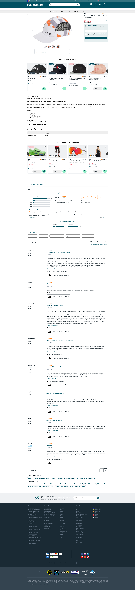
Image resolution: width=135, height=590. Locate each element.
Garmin (62, 519)
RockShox (62, 523)
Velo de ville (79, 520)
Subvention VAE (47, 526)
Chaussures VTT (80, 519)
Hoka (61, 528)
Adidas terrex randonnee (61, 486)
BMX (52, 9)
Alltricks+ (30, 541)
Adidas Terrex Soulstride (62, 483)
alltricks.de (97, 512)
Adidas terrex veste (102, 483)
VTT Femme (79, 537)
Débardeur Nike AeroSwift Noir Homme (97, 160)
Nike (61, 525)
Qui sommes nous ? (32, 508)
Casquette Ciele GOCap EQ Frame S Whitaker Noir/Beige (77, 79)
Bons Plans (103, 9)
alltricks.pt (96, 515)
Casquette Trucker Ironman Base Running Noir (56, 79)
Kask (61, 509)
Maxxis (61, 514)
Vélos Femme (79, 534)
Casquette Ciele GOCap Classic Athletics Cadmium (96, 79)
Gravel (41, 9)
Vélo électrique (79, 517)
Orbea (61, 537)
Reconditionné (95, 9)
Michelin (62, 526)
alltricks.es (97, 511)
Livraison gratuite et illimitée (80, 0)
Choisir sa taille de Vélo (49, 514)
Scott (61, 536)
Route (35, 9)
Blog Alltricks (31, 520)
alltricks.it (96, 514)
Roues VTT (78, 515)
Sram (61, 515)
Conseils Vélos (47, 517)
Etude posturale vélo (48, 522)
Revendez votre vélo (48, 523)
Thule (61, 511)
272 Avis (44, 52)
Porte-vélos (79, 523)
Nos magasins (47, 511)
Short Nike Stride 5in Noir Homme (56, 160)
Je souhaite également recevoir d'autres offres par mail (96, 34)
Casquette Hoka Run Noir (33, 78)
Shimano (62, 512)
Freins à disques (80, 528)
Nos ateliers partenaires (49, 515)
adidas (53, 478)
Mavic (61, 517)
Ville (47, 9)
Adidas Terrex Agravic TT (77, 483)
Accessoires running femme (87, 478)
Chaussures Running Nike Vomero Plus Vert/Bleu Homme (36, 161)
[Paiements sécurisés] (54, 555)
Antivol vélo (79, 531)
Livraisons (46, 519)
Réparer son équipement (33, 538)
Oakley (61, 522)
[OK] (98, 498)
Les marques (63, 505)
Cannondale (63, 529)
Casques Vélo (79, 539)
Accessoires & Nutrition (83, 9)
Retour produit (47, 509)
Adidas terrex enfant (48, 486)
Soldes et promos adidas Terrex (77, 486)
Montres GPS (79, 522)
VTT (30, 9)
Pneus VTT (78, 512)
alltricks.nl (96, 517)
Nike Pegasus (63, 532)
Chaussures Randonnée (81, 514)
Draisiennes (79, 529)
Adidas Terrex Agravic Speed (47, 483)
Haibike (62, 520)
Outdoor (65, 9)
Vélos (77, 508)
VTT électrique (79, 525)
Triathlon (73, 9)
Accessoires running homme (42, 478)
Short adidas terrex (90, 483)
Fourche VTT (79, 526)
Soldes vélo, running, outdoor (35, 545)
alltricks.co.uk (97, 508)
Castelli (62, 508)
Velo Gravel (79, 536)
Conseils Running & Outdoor (50, 512)
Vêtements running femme (71, 478)
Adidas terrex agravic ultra (34, 486)
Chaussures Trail (80, 532)
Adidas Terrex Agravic (33, 483)
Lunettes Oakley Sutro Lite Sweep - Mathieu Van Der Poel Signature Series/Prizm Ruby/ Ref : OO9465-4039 (77, 161)
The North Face (63, 531)
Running (58, 9)
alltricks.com (97, 509)
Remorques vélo (80, 542)
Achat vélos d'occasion (33, 528)
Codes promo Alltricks (33, 534)
